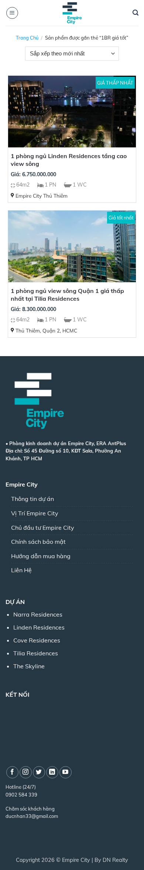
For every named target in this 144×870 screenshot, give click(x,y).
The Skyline (29, 666)
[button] (12, 13)
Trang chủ (27, 38)
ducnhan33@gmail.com (32, 816)
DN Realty (115, 860)
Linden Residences (39, 627)
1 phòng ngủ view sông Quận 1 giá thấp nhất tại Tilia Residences (67, 294)
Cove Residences (36, 640)
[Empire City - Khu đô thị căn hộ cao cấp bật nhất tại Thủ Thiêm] (72, 13)
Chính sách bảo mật (38, 541)
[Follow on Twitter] (39, 772)
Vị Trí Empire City (34, 513)
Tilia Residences (35, 653)
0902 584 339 (21, 795)
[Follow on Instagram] (26, 772)
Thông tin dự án (32, 498)
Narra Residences (37, 614)
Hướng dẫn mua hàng (41, 556)
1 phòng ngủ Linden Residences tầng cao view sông (69, 159)
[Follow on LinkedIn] (52, 772)
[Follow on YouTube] (65, 772)
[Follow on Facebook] (12, 772)
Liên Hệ (21, 570)
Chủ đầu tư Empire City (42, 527)
